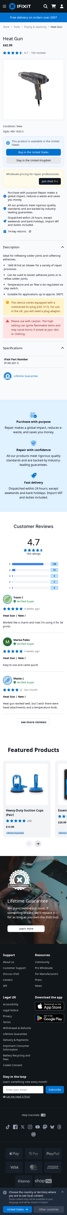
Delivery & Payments (15, 1040)
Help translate (30, 1115)
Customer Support (14, 968)
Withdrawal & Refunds (17, 1028)
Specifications (13, 348)
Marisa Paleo (21, 640)
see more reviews (33, 722)
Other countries (49, 1209)
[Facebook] (15, 1127)
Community (42, 962)
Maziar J (18, 678)
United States (15, 1209)
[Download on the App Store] (49, 1006)
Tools (17, 27)
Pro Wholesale (44, 968)
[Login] (62, 6)
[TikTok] (8, 1127)
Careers (8, 980)
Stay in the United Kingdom (33, 160)
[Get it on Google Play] (49, 1018)
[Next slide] (38, 843)
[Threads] (59, 1127)
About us (8, 962)
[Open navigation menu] (4, 6)
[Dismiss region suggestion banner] (62, 1191)
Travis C (18, 597)
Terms (7, 1022)
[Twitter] (22, 1127)
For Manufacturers (46, 974)
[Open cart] (53, 6)
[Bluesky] (52, 1127)
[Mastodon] (45, 1127)
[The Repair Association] (33, 1134)
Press (38, 980)
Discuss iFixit (11, 974)
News (38, 985)
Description (11, 247)
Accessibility (10, 1004)
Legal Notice (10, 1010)
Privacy (7, 1016)
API (5, 985)
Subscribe (55, 1089)
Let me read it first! (18, 1096)
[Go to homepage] (21, 6)
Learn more (26, 928)
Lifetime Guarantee (15, 1034)
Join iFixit (50, 181)
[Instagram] (30, 1127)
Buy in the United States (33, 152)
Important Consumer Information (16, 1047)
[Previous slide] (29, 843)
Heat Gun (56, 27)
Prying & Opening (35, 27)
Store (6, 27)
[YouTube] (37, 1127)
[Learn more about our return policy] (30, 231)
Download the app (48, 997)
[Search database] (45, 6)
